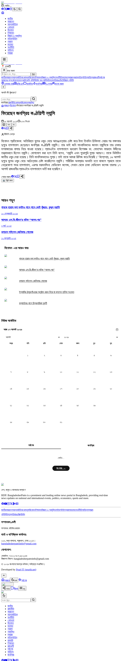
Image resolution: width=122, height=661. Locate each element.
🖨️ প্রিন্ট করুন (8, 180)
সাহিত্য (11, 50)
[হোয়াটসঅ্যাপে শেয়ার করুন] (7, 128)
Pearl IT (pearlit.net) (26, 569)
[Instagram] (10, 9)
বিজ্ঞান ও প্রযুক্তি (15, 35)
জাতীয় (10, 18)
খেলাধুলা (11, 27)
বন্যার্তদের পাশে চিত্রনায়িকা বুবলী (33, 303)
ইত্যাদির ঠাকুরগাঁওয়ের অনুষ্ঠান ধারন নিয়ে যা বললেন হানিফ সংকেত (46, 292)
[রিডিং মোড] (3, 124)
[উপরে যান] (3, 576)
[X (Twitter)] (5, 9)
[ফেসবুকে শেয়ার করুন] (2, 128)
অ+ (9, 124)
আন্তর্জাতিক (13, 24)
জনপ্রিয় (91, 445)
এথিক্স (19, 514)
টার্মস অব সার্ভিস (41, 80)
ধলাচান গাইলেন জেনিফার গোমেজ (33, 281)
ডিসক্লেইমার (53, 80)
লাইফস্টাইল (12, 38)
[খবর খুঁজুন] (19, 9)
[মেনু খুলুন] (4, 59)
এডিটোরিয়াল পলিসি (66, 80)
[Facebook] (2, 9)
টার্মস (23, 514)
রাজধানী (96, 77)
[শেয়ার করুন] (11, 128)
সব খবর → (61, 468)
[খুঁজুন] (33, 99)
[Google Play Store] (14, 504)
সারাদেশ (11, 21)
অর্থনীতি (11, 47)
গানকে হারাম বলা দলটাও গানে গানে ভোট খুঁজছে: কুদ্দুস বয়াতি (44, 258)
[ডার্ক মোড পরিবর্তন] (4, 596)
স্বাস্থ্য (10, 53)
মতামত (10, 44)
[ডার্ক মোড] (14, 9)
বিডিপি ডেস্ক (9, 134)
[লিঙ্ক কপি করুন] (22, 176)
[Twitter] (11, 504)
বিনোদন (11, 30)
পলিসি (3, 514)
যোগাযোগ (18, 80)
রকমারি (10, 640)
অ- (14, 124)
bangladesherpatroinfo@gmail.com (18, 543)
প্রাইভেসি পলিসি (28, 80)
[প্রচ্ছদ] (2, 13)
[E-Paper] (17, 504)
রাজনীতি (11, 102)
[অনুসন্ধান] (33, 600)
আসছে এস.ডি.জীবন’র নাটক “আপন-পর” (37, 269)
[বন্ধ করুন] (4, 70)
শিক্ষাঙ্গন (11, 33)
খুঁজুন (33, 74)
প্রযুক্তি (30, 102)
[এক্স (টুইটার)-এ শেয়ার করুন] (5, 128)
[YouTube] (8, 9)
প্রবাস (10, 41)
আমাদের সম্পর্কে (7, 80)
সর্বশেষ (102, 77)
